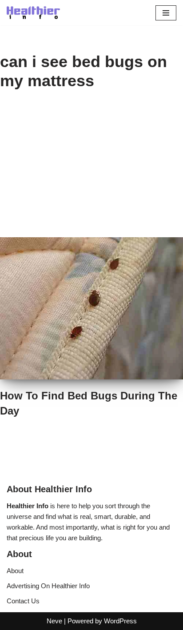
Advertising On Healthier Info (48, 586)
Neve (54, 621)
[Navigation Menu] (165, 12)
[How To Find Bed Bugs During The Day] (91, 308)
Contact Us (23, 601)
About (15, 570)
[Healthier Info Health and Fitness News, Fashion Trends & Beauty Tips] (33, 12)
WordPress (120, 621)
